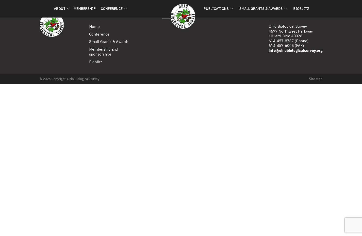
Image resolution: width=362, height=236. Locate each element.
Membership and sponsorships (103, 52)
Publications (216, 8)
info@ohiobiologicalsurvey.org (296, 50)
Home (94, 26)
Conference (112, 8)
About (60, 8)
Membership (85, 8)
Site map (316, 79)
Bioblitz (301, 8)
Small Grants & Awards (261, 8)
